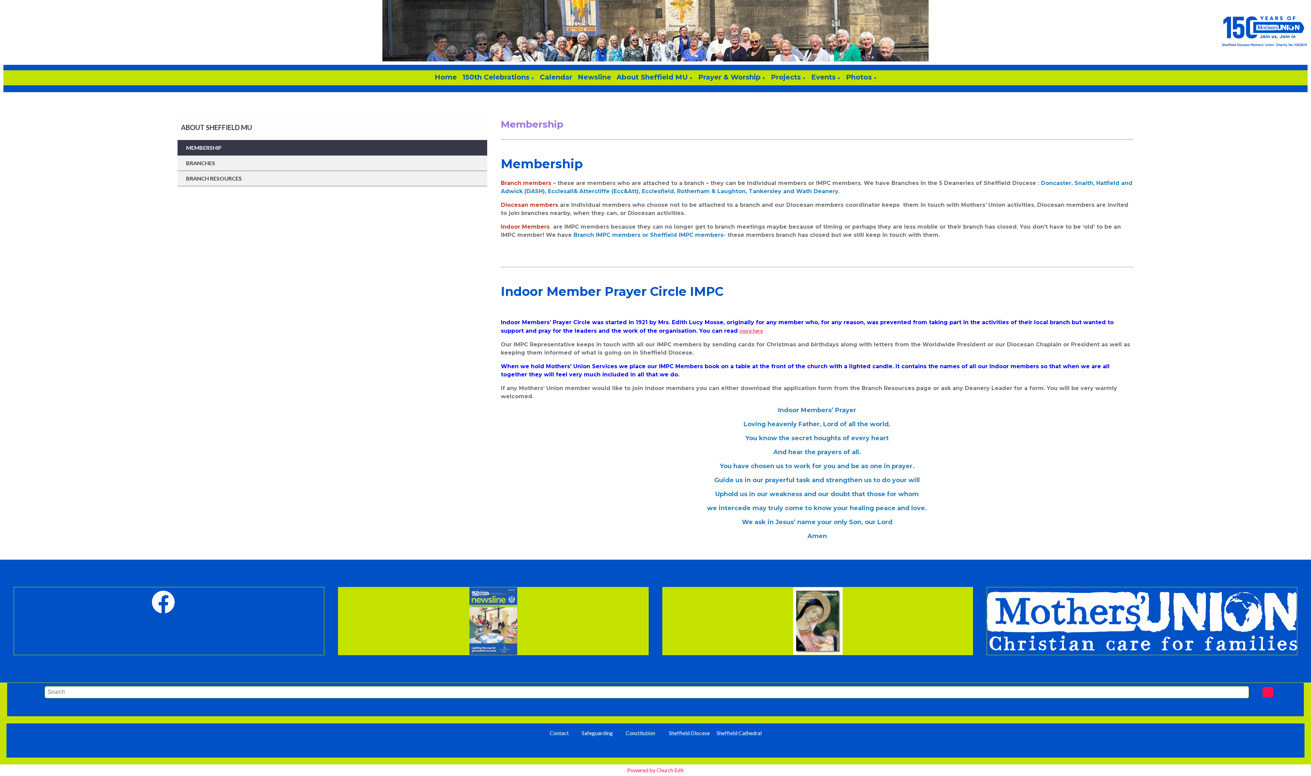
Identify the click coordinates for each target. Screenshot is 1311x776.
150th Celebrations (496, 77)
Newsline (594, 77)
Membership (204, 147)
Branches (200, 163)
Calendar (556, 77)
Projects (786, 77)
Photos (859, 77)
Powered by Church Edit (655, 770)
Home (446, 77)
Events (823, 77)
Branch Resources (214, 178)
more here (751, 330)
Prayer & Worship (729, 77)
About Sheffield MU (652, 77)
